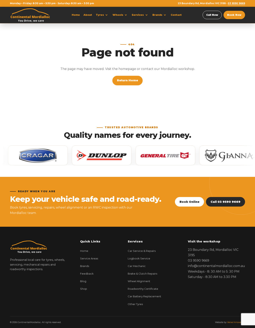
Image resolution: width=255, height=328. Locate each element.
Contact (176, 14)
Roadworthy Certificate (143, 288)
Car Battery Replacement (144, 296)
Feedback (87, 273)
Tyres (100, 14)
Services (138, 14)
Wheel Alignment (139, 281)
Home (76, 14)
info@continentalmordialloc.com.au (216, 266)
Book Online (189, 202)
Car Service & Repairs (142, 250)
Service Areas (89, 258)
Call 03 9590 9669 (225, 202)
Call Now (212, 14)
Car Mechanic (137, 266)
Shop (83, 288)
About (87, 14)
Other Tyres (135, 304)
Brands (157, 14)
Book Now (234, 14)
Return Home (127, 80)
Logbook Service (139, 258)
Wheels (118, 14)
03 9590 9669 (236, 3)
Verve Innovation (236, 322)
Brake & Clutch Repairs (142, 273)
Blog (83, 281)
